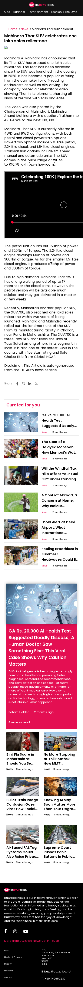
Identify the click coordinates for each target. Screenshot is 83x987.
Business (19, 12)
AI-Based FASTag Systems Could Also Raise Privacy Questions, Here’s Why (22, 856)
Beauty (7, 963)
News (25, 29)
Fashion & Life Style (64, 12)
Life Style (8, 970)
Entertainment (38, 12)
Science (8, 977)
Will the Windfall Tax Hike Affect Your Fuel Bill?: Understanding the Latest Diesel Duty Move (60, 479)
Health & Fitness (13, 957)
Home (13, 29)
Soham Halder (19, 712)
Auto (7, 12)
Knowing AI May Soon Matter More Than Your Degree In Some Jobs (60, 806)
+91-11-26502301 (55, 978)
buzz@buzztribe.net (57, 971)
